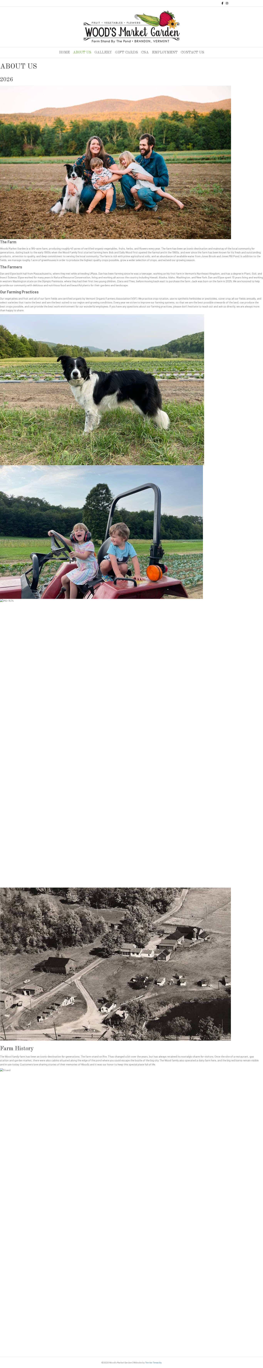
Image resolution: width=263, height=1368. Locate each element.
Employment (165, 52)
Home (64, 52)
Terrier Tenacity (153, 1362)
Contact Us (192, 52)
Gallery (103, 52)
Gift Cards (126, 52)
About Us (82, 52)
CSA (145, 52)
